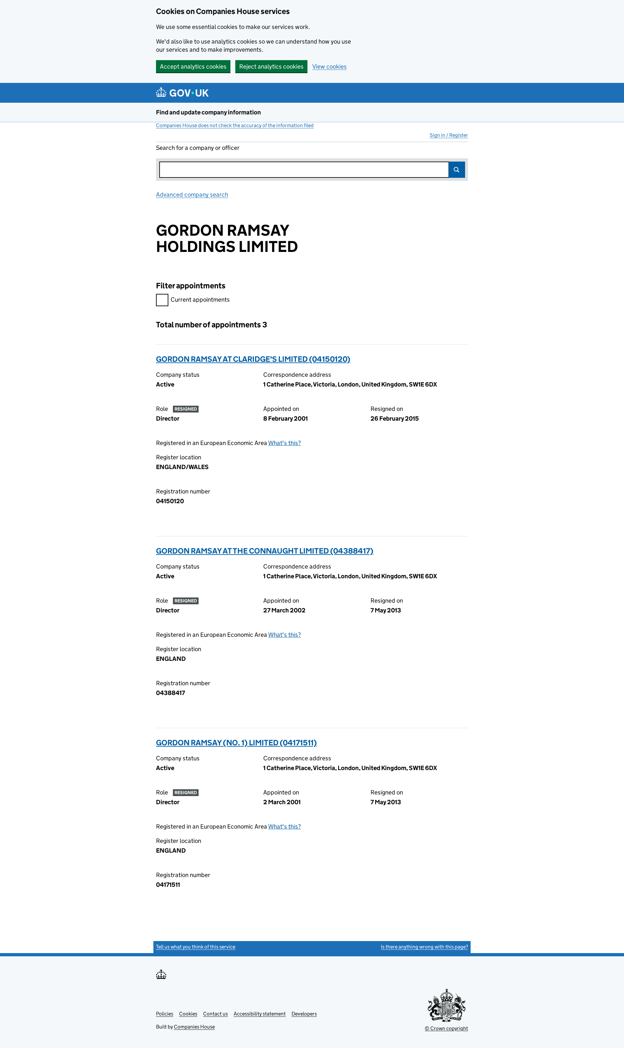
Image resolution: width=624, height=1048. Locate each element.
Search (457, 170)
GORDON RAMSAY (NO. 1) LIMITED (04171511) (236, 742)
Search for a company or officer (198, 147)
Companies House (194, 1027)
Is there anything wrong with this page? (424, 947)
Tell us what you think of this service (195, 947)
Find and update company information (208, 112)
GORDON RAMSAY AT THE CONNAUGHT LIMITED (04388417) (264, 551)
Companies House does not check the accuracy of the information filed (235, 125)
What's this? (284, 443)
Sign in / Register (449, 135)
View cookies (329, 66)
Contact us (215, 1014)
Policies (164, 1014)
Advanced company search (192, 194)
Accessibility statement (260, 1014)
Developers (304, 1014)
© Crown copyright (446, 1028)
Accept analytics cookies (193, 66)
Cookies (188, 1014)
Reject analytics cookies (271, 66)
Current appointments (200, 299)
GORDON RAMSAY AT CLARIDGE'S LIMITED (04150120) (253, 359)
